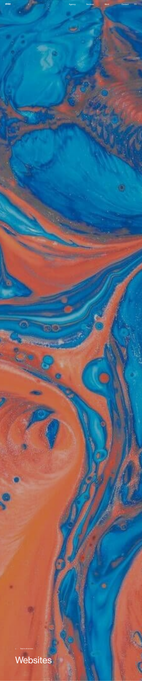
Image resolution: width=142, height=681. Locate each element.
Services (90, 4)
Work (107, 4)
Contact (125, 4)
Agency (72, 4)
